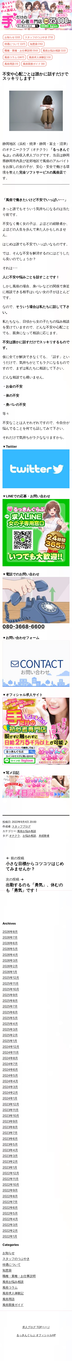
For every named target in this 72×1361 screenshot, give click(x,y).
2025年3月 (10, 1029)
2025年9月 (10, 995)
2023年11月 (11, 1110)
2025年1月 (10, 1041)
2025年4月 (10, 1023)
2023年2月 (10, 1161)
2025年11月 (11, 983)
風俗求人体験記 (13, 1293)
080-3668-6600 (24, 626)
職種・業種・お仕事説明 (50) (21, 50)
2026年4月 (10, 954)
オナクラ (14, 835)
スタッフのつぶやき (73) (39, 37)
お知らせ (9, 1253)
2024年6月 (10, 1069)
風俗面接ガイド (13, 1305)
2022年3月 (10, 1224)
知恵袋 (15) (36, 44)
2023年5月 (10, 1144)
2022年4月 (10, 1219)
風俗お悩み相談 (26, 831)
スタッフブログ (21, 826)
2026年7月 (10, 937)
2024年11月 (11, 1052)
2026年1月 (10, 972)
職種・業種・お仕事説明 (19, 1276)
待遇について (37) (15, 44)
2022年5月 (10, 1213)
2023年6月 (10, 1138)
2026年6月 (10, 943)
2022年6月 (10, 1207)
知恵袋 (7, 1270)
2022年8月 (10, 1196)
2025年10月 (11, 989)
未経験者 (44, 835)
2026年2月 (10, 966)
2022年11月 (11, 1179)
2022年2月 (10, 1230)
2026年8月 (10, 931)
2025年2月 (10, 1035)
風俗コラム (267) (14, 57)
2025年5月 (10, 1018)
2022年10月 (11, 1184)
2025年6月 (10, 1012)
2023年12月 (11, 1104)
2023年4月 (10, 1150)
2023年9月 (10, 1121)
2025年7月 (10, 1006)
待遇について (12, 1264)
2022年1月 (10, 1236)
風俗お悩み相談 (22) (54, 50)
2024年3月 (10, 1087)
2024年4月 (10, 1081)
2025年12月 (11, 977)
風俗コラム (10, 1287)
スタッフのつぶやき (16, 1258)
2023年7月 (10, 1133)
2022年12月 (11, 1173)
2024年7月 (10, 1064)
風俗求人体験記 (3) (40, 57)
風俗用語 (9, 1299)
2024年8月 (10, 1058)
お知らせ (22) (12, 37)
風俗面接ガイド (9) (34, 63)
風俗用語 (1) (11, 63)
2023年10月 (11, 1115)
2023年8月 (10, 1127)
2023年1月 (10, 1167)
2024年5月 (10, 1075)
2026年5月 (10, 949)
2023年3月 (10, 1156)
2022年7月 (10, 1202)
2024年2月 (10, 1092)
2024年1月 (10, 1098)
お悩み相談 (29, 835)
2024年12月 (11, 1046)
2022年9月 (10, 1190)
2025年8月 (10, 1000)
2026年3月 (10, 960)
